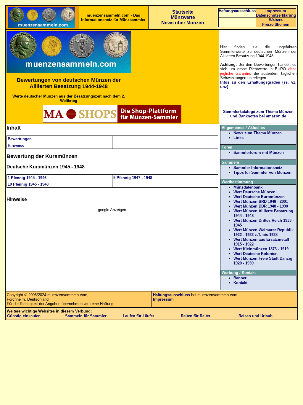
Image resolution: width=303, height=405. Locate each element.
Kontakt (240, 282)
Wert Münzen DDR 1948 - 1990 (260, 206)
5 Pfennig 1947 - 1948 (132, 178)
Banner (239, 278)
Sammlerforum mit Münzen (258, 152)
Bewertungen (20, 139)
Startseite (183, 12)
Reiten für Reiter (195, 316)
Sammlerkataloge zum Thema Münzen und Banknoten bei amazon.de (258, 113)
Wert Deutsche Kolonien (255, 253)
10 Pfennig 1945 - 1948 (28, 184)
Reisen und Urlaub (255, 316)
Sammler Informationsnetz (257, 167)
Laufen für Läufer (138, 316)
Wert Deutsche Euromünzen (259, 196)
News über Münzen (182, 22)
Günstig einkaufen (24, 316)
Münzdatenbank (247, 187)
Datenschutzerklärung (276, 15)
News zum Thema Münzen (257, 133)
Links (238, 137)
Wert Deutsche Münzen (254, 192)
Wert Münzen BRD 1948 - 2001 (260, 201)
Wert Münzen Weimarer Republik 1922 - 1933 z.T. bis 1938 (263, 232)
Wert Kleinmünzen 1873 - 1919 (261, 249)
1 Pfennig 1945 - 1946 (27, 178)
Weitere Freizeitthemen (275, 22)
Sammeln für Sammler (86, 316)
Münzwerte (183, 17)
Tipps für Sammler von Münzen (262, 172)
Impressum (275, 11)
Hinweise (16, 145)
